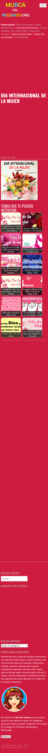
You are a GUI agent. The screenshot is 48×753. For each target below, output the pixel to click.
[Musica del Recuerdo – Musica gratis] (15, 16)
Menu (43, 5)
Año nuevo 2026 (19, 30)
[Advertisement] (24, 65)
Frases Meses (21, 37)
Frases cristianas (24, 24)
